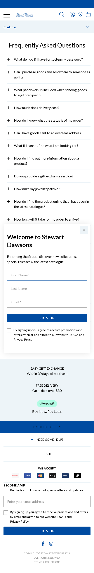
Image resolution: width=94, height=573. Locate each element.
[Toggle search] (62, 14)
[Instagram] (50, 544)
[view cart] (88, 14)
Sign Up (47, 318)
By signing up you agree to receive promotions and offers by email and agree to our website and (49, 334)
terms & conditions (47, 562)
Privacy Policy (23, 339)
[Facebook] (43, 544)
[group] (47, 4)
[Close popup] (84, 230)
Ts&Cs (73, 335)
